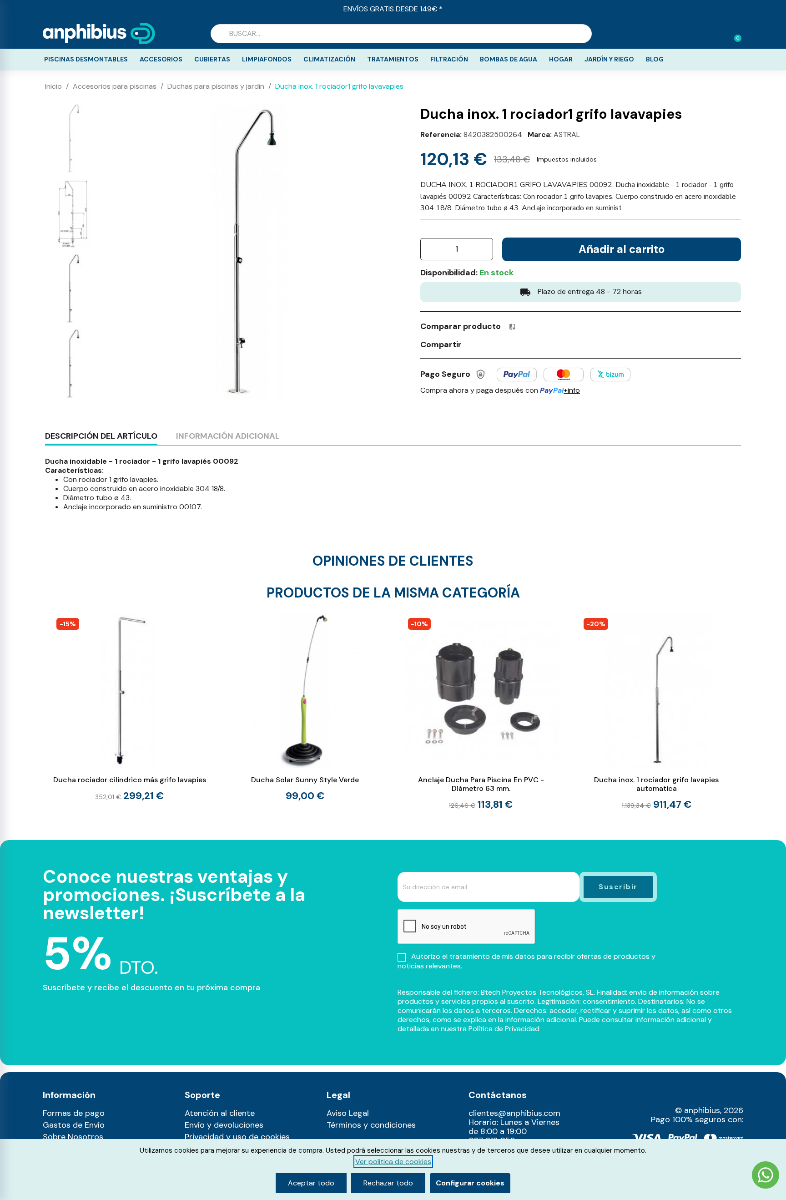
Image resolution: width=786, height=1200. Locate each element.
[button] (733, 34)
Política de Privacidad (504, 1028)
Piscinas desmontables (86, 59)
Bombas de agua (508, 59)
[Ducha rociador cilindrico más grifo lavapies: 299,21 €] (129, 707)
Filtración (449, 59)
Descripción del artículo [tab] (101, 435)
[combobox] (401, 34)
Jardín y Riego (609, 59)
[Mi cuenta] (719, 35)
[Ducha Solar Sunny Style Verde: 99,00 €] (305, 707)
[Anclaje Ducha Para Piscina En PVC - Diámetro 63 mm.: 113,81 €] (481, 712)
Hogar (561, 59)
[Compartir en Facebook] (473, 344)
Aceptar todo (311, 1183)
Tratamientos (392, 59)
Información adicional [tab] (228, 435)
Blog (655, 59)
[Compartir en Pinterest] (506, 344)
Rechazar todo (388, 1183)
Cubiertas (212, 59)
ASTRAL (567, 134)
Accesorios (161, 59)
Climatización (329, 59)
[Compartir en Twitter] (490, 344)
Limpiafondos (267, 59)
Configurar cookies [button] (470, 1183)
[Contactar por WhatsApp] (765, 1176)
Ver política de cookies (393, 1161)
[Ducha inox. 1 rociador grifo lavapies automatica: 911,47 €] (656, 712)
